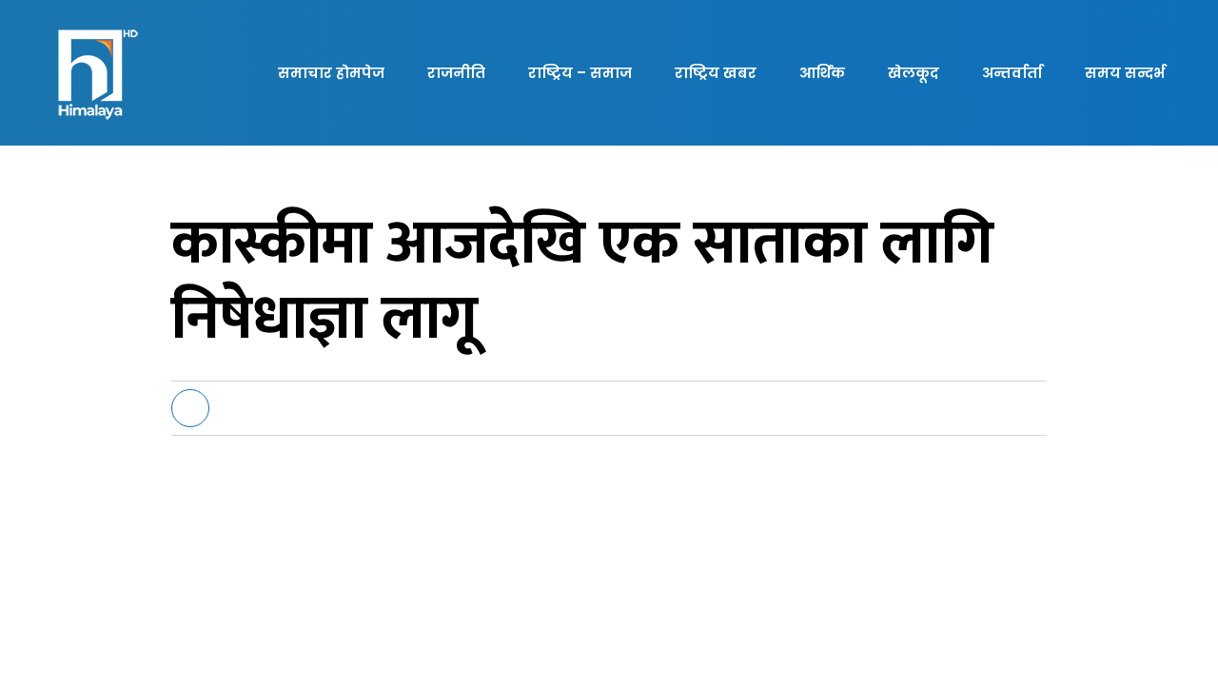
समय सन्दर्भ (1125, 73)
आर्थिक (822, 73)
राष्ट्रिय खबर (715, 73)
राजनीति (456, 73)
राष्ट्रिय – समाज (580, 73)
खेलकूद (913, 73)
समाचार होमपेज (331, 73)
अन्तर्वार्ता (1012, 73)
